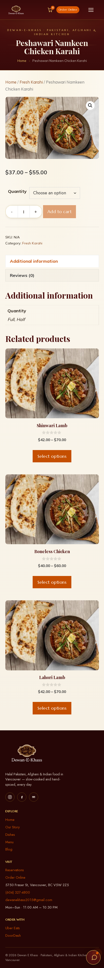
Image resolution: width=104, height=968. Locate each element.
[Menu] (91, 9)
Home (21, 61)
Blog (8, 849)
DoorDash (13, 935)
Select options (52, 456)
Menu (9, 842)
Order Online (68, 9)
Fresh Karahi (31, 82)
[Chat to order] (93, 957)
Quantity (17, 191)
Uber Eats (12, 928)
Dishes (10, 834)
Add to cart (59, 211)
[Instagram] (10, 797)
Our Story (12, 827)
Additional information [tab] (34, 261)
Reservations (14, 870)
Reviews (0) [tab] (22, 275)
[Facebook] (21, 797)
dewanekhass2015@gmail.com (28, 900)
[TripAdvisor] (33, 797)
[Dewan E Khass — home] (16, 9)
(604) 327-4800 (17, 892)
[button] (90, 105)
